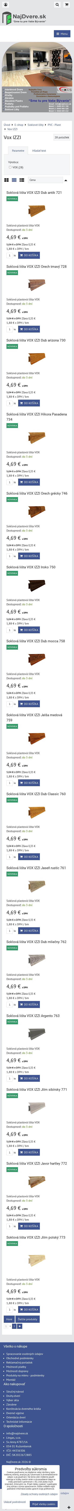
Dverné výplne (15, 1413)
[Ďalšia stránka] (19, 1326)
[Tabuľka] (22, 181)
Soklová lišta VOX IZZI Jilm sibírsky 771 (36, 1089)
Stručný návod (15, 1391)
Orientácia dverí (16, 1417)
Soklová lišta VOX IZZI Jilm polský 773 (35, 1237)
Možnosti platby (16, 1367)
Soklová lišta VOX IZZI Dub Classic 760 (36, 794)
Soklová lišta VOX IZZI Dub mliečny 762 (36, 942)
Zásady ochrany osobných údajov (39, 1494)
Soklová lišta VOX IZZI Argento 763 (33, 1016)
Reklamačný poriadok (19, 1362)
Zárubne (11, 1404)
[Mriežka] (6, 181)
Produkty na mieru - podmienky (25, 1375)
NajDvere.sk (13, 1462)
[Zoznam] (14, 181)
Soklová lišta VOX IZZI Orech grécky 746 (37, 493)
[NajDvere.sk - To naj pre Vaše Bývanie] (37, 111)
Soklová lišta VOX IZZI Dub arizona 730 (36, 340)
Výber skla (12, 1400)
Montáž (10, 1379)
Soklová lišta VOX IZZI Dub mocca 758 (35, 641)
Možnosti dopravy (17, 1371)
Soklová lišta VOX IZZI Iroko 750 (31, 567)
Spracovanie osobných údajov (24, 1354)
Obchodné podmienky (19, 1358)
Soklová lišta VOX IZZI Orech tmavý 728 (36, 267)
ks (14, 255)
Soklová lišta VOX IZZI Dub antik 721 (34, 193)
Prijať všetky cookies (43, 1504)
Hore (9, 1319)
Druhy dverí (13, 1396)
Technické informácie (19, 1421)
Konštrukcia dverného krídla (23, 1409)
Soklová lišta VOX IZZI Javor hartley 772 (36, 1163)
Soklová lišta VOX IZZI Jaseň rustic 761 (36, 868)
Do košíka (30, 255)
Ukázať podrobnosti (15, 1502)
